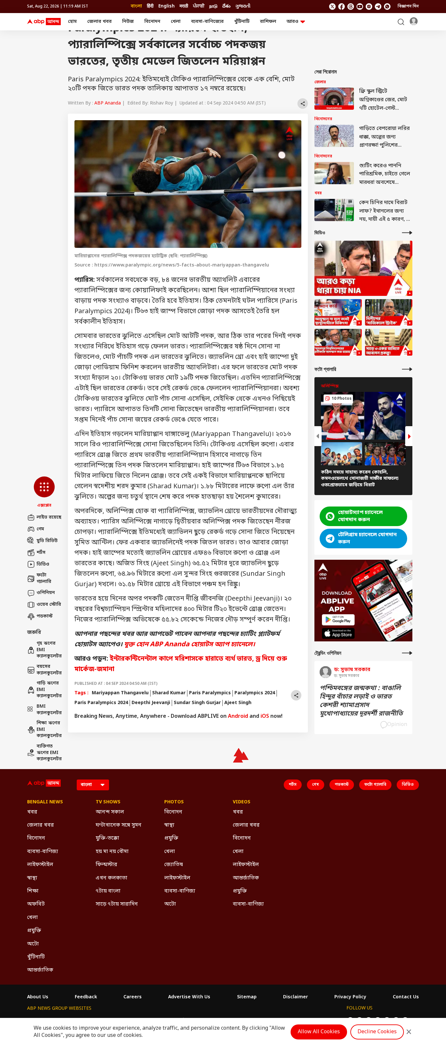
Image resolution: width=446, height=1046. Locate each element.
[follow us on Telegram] (378, 6)
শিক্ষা (33, 891)
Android (238, 716)
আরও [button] (292, 22)
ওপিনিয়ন (46, 593)
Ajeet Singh (237, 703)
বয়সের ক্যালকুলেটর (49, 670)
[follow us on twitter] (332, 6)
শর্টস (41, 553)
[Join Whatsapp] (387, 6)
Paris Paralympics (210, 693)
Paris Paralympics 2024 (101, 703)
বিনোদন (152, 22)
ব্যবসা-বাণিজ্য (42, 851)
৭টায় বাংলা (108, 891)
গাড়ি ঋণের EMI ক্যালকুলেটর (49, 689)
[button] (44, 492)
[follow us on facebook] (341, 6)
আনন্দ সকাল (110, 812)
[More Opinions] (407, 653)
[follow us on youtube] (360, 6)
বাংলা (136, 6)
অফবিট (36, 904)
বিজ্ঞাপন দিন (408, 6)
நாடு (213, 6)
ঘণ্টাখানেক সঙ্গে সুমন (118, 825)
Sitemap (247, 997)
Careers (132, 997)
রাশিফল (268, 22)
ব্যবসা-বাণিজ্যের (207, 22)
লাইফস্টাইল (40, 864)
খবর (32, 812)
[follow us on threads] (351, 6)
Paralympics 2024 (254, 693)
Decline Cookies (377, 1032)
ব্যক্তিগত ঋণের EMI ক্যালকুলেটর (49, 752)
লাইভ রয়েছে (49, 517)
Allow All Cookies (319, 1032)
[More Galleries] (407, 369)
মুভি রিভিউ (47, 541)
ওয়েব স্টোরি (49, 605)
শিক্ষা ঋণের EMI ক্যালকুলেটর (49, 729)
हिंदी (150, 6)
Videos (241, 802)
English (166, 6)
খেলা (176, 22)
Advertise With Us (189, 997)
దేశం (226, 6)
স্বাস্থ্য (32, 878)
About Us (37, 997)
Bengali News (45, 802)
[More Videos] (407, 232)
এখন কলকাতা (111, 878)
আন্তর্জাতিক (40, 970)
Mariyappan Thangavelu (120, 693)
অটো (33, 944)
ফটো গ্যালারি (44, 578)
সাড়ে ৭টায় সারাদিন (117, 904)
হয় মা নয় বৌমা (112, 851)
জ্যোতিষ (173, 864)
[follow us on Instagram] (369, 6)
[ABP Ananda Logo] (44, 22)
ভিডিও (43, 564)
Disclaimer (295, 997)
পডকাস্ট (45, 616)
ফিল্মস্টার (106, 864)
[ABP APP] (338, 619)
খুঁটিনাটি (241, 22)
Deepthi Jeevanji (151, 703)
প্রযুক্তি (34, 930)
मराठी (184, 6)
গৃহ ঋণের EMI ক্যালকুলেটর (49, 649)
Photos (174, 802)
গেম (40, 529)
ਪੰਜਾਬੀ (198, 6)
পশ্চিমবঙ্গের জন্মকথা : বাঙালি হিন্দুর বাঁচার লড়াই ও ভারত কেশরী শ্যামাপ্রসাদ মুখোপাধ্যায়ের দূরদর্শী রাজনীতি (361, 701)
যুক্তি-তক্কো (107, 838)
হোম (72, 22)
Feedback (86, 997)
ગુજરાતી (242, 6)
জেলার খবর (99, 22)
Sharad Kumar (168, 693)
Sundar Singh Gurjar (197, 703)
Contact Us (406, 997)
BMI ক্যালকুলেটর (49, 709)
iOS (265, 716)
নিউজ (128, 22)
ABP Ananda (107, 103)
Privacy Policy (350, 997)
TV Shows (108, 802)
